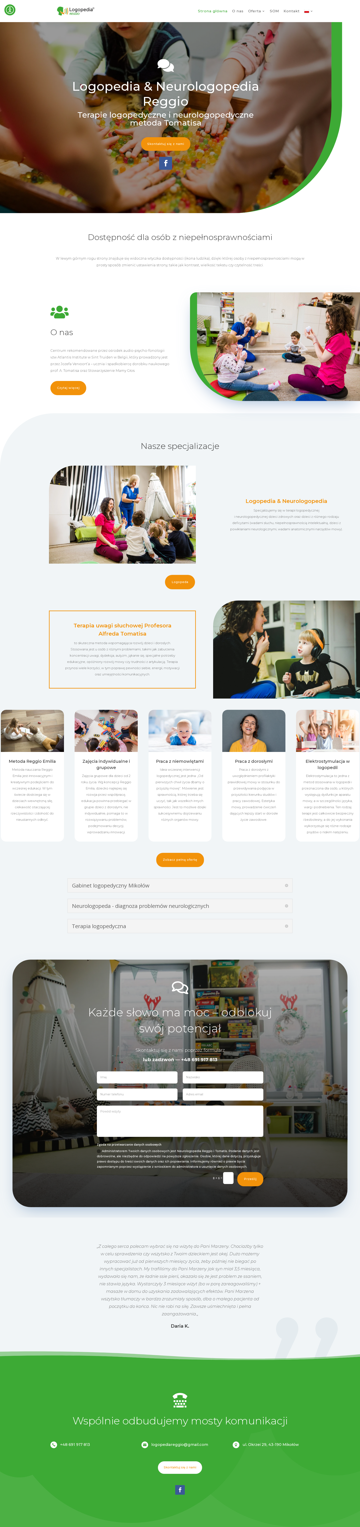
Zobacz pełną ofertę (180, 860)
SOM (274, 11)
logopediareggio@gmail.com (179, 1444)
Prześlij (250, 1179)
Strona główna (213, 11)
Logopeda (180, 582)
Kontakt (292, 11)
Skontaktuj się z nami (165, 144)
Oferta (254, 11)
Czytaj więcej (68, 388)
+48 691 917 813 (75, 1444)
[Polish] (308, 11)
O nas (238, 11)
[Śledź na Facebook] (165, 163)
